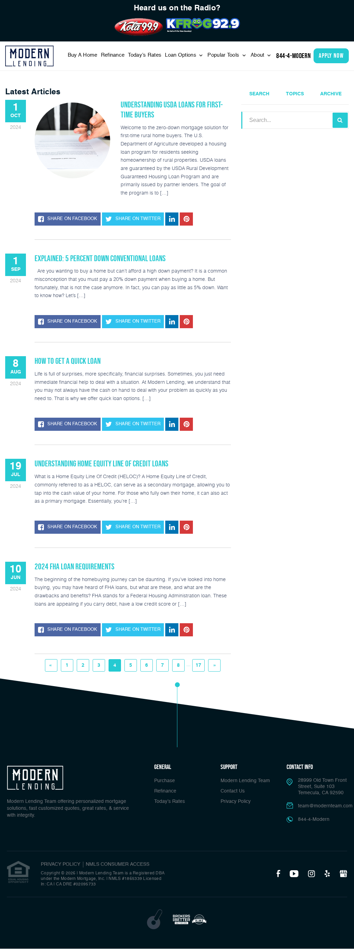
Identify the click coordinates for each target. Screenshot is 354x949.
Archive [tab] (331, 94)
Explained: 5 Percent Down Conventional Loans (100, 258)
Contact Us (233, 791)
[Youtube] (294, 874)
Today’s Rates (144, 55)
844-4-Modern (293, 55)
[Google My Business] (343, 874)
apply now (331, 55)
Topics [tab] (295, 94)
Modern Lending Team (245, 780)
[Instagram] (311, 874)
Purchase (164, 780)
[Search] (340, 120)
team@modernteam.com (325, 806)
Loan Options (181, 55)
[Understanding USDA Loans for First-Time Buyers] (72, 139)
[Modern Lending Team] (29, 56)
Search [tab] (259, 94)
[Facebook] (278, 874)
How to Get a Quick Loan (68, 361)
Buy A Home (82, 55)
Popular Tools (224, 55)
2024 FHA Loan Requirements (74, 566)
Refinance (113, 55)
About (258, 55)
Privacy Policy (236, 801)
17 (198, 665)
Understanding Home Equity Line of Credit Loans (101, 463)
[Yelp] (327, 874)
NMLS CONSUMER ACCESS (117, 864)
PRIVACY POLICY (60, 864)
